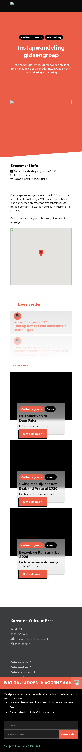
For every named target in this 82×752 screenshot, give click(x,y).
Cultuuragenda (19, 662)
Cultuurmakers (19, 667)
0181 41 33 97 (23, 644)
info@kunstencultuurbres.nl (31, 639)
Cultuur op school (21, 672)
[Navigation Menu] (69, 6)
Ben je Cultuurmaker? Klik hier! (22, 746)
